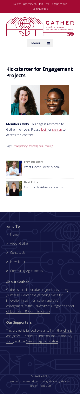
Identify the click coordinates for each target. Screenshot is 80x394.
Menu (35, 43)
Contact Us (17, 252)
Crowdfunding (20, 146)
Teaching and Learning (41, 146)
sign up (57, 129)
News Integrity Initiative (42, 341)
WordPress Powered (22, 381)
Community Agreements (26, 271)
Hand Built (45, 385)
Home (14, 234)
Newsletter (17, 262)
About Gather (19, 243)
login (44, 129)
